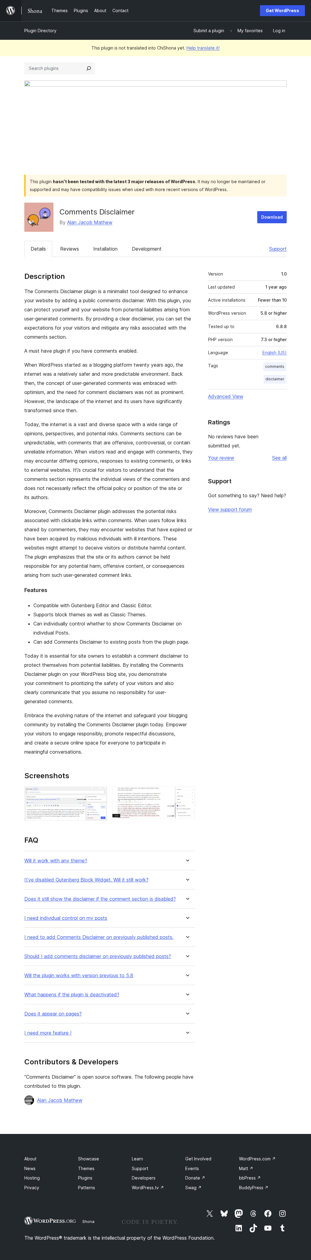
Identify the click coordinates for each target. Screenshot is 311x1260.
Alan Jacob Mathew (89, 222)
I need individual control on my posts (65, 918)
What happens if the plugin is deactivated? (71, 995)
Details (38, 249)
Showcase (88, 1158)
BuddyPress (253, 1187)
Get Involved (198, 1158)
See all (279, 458)
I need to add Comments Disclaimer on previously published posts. (98, 937)
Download (272, 217)
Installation (105, 249)
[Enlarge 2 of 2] (187, 795)
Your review (221, 458)
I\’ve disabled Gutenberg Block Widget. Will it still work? (86, 880)
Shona (88, 1221)
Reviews (69, 249)
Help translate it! (203, 47)
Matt (246, 1168)
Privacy (31, 1187)
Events (192, 1168)
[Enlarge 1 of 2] (99, 795)
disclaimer (274, 379)
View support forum (230, 509)
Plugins (85, 1177)
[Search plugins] (89, 68)
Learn (137, 1158)
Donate (195, 1177)
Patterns (86, 1187)
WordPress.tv (148, 1187)
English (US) (274, 352)
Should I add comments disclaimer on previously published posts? (97, 956)
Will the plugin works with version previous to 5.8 (78, 975)
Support (278, 249)
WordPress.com (257, 1158)
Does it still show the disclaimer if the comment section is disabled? (100, 899)
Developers (144, 1177)
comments (274, 366)
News (30, 1168)
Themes (86, 1168)
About (30, 1158)
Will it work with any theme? (55, 861)
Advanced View (225, 396)
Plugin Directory (40, 30)
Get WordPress (282, 10)
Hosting (32, 1177)
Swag (193, 1187)
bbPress (250, 1177)
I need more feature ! (47, 1033)
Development (147, 249)
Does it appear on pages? (53, 1014)
